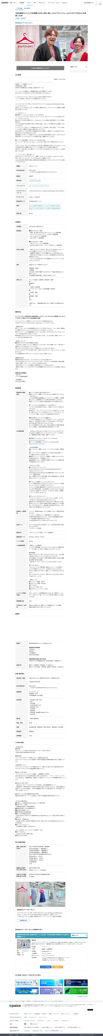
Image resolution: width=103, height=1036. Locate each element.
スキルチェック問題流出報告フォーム (54, 1030)
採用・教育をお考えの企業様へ (31, 1027)
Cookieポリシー (34, 1035)
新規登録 (100, 4)
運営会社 (10, 1035)
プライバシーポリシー (25, 1035)
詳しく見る (80, 944)
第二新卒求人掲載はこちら (74, 1027)
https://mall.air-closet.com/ (37, 444)
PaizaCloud (64, 1020)
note (48, 1020)
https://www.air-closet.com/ (37, 440)
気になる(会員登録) (45, 967)
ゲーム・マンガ (51, 2)
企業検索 (76, 1014)
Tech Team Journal (29, 1020)
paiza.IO (56, 1020)
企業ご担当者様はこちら (89, 2)
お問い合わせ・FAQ (37, 1030)
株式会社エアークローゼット (24, 23)
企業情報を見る (23, 920)
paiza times (40, 1020)
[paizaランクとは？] (86, 67)
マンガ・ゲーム (42, 1017)
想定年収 (33, 172)
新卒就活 (44, 1014)
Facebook (34, 1024)
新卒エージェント (65, 1014)
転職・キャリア (28, 1014)
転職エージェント (53, 1014)
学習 (25, 1017)
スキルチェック (32, 1017)
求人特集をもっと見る (82, 996)
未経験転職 (37, 1014)
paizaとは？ (64, 2)
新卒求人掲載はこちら (60, 1027)
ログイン (96, 4)
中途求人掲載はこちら (47, 1027)
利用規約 (16, 1035)
